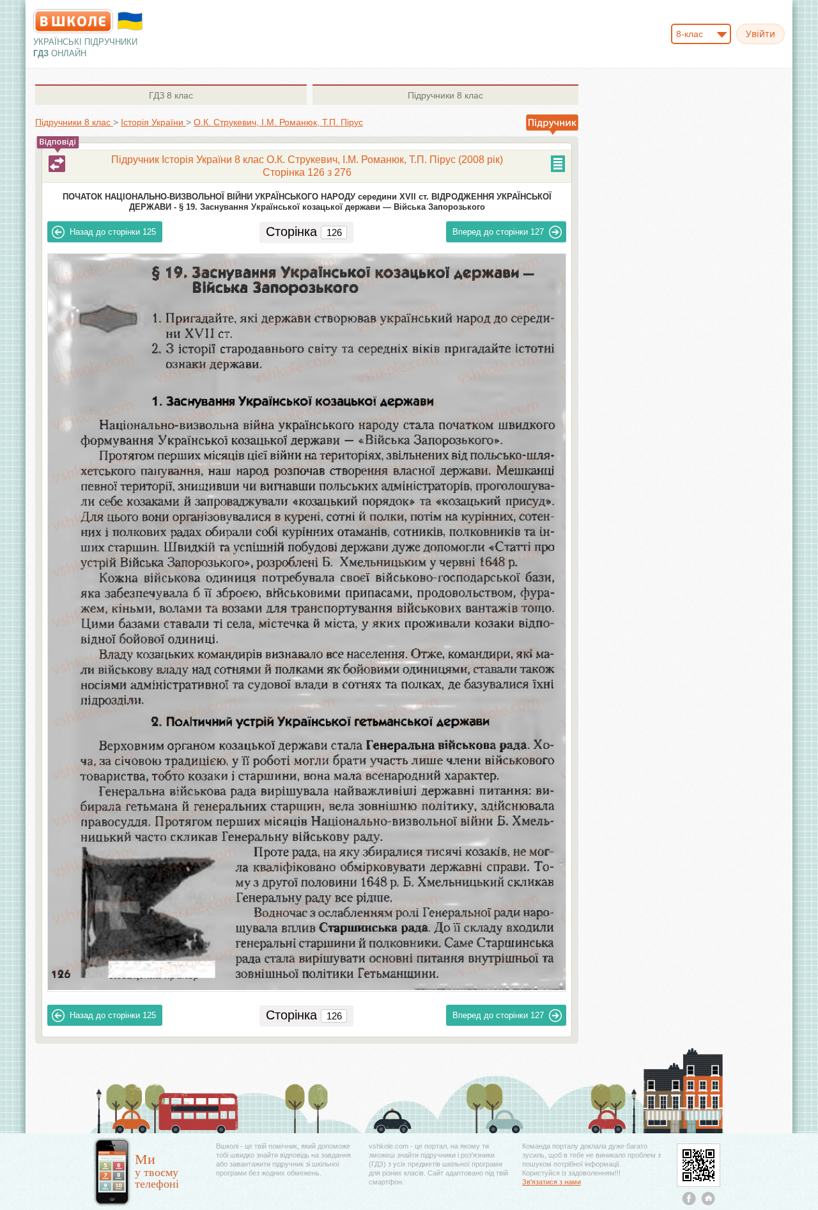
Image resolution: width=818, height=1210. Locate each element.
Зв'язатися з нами (551, 1182)
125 (113, 232)
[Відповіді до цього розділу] (57, 163)
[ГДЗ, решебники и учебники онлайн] (73, 21)
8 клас (171, 95)
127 (498, 232)
